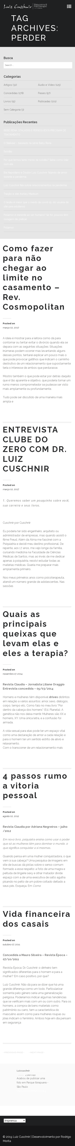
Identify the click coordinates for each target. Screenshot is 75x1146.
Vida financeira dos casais (37, 918)
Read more (15, 411)
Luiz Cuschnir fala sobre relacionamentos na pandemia (35, 185)
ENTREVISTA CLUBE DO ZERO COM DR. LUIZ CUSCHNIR (35, 449)
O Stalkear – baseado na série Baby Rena (27, 143)
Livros (7, 101)
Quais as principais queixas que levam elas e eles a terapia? (36, 633)
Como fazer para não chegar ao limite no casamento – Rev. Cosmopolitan (34, 278)
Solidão (21, 151)
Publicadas (44, 101)
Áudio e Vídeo (46, 84)
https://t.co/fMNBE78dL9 (31, 1091)
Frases (42, 93)
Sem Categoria (12, 109)
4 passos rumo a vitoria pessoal (35, 785)
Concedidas (11, 93)
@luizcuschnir (39, 1070)
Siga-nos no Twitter (27, 1110)
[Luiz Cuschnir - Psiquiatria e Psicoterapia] (34, 6)
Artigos (8, 84)
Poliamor (9, 227)
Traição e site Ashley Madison (21, 193)
